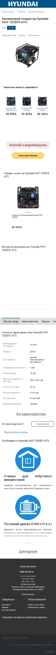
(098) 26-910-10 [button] (26, 572)
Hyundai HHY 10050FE (26, 109)
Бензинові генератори (36, 12)
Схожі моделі (33, 35)
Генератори (21, 12)
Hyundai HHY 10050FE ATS (11, 109)
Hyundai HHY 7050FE (42, 109)
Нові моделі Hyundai (28, 156)
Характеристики (9, 35)
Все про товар (11, 321)
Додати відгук (43, 424)
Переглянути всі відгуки (16, 432)
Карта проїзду (28, 594)
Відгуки (22, 35)
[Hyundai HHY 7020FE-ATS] (28, 55)
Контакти (6, 605)
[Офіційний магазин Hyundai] (22, 4)
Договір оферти (9, 610)
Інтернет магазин (8, 12)
